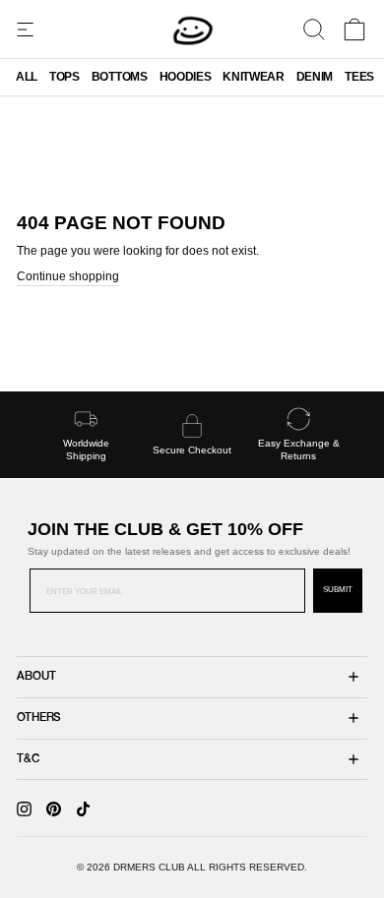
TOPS (64, 77)
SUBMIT (337, 589)
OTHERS (39, 718)
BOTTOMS (120, 77)
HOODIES (186, 77)
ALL (26, 77)
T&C (28, 759)
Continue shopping (68, 276)
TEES (359, 77)
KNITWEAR (253, 77)
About (36, 677)
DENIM (314, 77)
